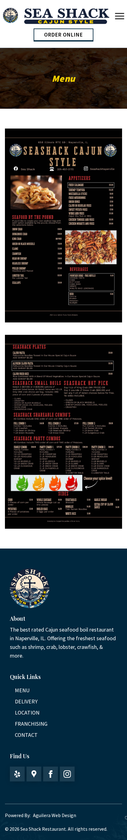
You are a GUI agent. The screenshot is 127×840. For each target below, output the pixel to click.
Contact (26, 734)
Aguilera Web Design (54, 815)
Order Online (63, 34)
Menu (22, 690)
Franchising (31, 723)
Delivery (26, 701)
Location (27, 712)
